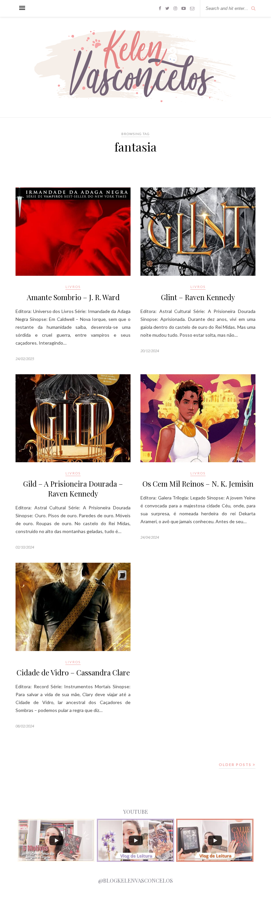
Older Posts (236, 764)
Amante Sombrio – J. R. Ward (73, 297)
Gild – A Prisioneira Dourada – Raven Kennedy (73, 488)
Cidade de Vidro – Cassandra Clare (73, 672)
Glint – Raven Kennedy (198, 297)
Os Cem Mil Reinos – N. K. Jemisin (197, 484)
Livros (73, 287)
